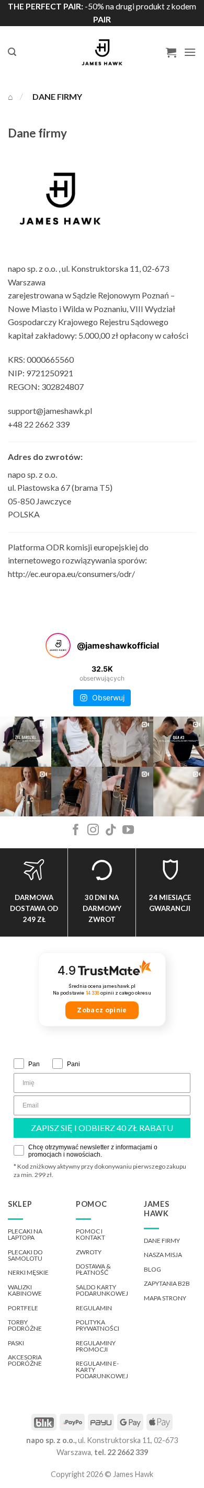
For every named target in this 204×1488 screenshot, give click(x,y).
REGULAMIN (94, 1308)
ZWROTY (88, 1252)
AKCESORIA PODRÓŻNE (25, 1360)
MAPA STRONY (165, 1298)
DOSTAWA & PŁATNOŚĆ (93, 1269)
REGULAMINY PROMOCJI (96, 1346)
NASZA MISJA (163, 1255)
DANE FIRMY (162, 1240)
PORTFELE (23, 1308)
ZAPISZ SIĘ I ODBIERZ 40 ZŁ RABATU (102, 1128)
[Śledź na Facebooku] (76, 830)
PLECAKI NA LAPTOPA (25, 1234)
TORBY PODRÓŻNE (25, 1325)
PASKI (16, 1343)
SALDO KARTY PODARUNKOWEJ (102, 1290)
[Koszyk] (171, 52)
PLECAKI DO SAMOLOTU (25, 1255)
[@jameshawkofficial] (58, 645)
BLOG (152, 1269)
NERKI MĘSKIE (28, 1272)
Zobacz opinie (102, 1010)
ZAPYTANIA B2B (167, 1283)
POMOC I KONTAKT (90, 1234)
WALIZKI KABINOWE (25, 1290)
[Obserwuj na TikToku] (111, 830)
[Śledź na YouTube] (128, 830)
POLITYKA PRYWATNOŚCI (97, 1325)
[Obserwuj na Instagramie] (93, 830)
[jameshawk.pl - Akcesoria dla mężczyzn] (102, 52)
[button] (12, 52)
